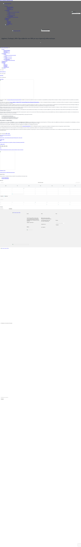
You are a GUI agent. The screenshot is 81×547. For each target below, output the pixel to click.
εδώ (6, 133)
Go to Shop (1, 79)
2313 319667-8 (43, 227)
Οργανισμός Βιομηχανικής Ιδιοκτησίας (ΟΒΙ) (14, 99)
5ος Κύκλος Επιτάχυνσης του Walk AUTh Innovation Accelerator (7, 172)
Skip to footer (11, 0)
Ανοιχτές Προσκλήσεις (5, 177)
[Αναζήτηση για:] (4, 208)
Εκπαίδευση (2, 170)
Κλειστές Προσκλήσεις (5, 178)
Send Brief (1, 75)
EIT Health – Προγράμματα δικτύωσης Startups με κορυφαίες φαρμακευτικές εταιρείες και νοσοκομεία (11, 149)
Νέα (0, 147)
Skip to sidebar (6, 0)
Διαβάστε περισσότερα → (30, 222)
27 (35, 202)
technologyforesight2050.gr (26, 126)
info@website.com (3, 71)
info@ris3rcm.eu (43, 224)
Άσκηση (24, 102)
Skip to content (2, 0)
